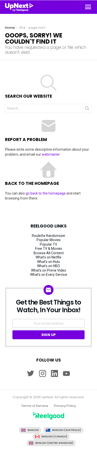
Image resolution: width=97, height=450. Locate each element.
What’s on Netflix (48, 257)
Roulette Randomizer (48, 236)
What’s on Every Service (48, 275)
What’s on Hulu (48, 262)
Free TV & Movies (48, 249)
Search (87, 109)
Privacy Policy (65, 406)
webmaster (51, 154)
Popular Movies (49, 240)
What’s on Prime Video (48, 270)
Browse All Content (49, 253)
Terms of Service (34, 406)
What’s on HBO (48, 266)
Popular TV (48, 244)
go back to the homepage (46, 193)
